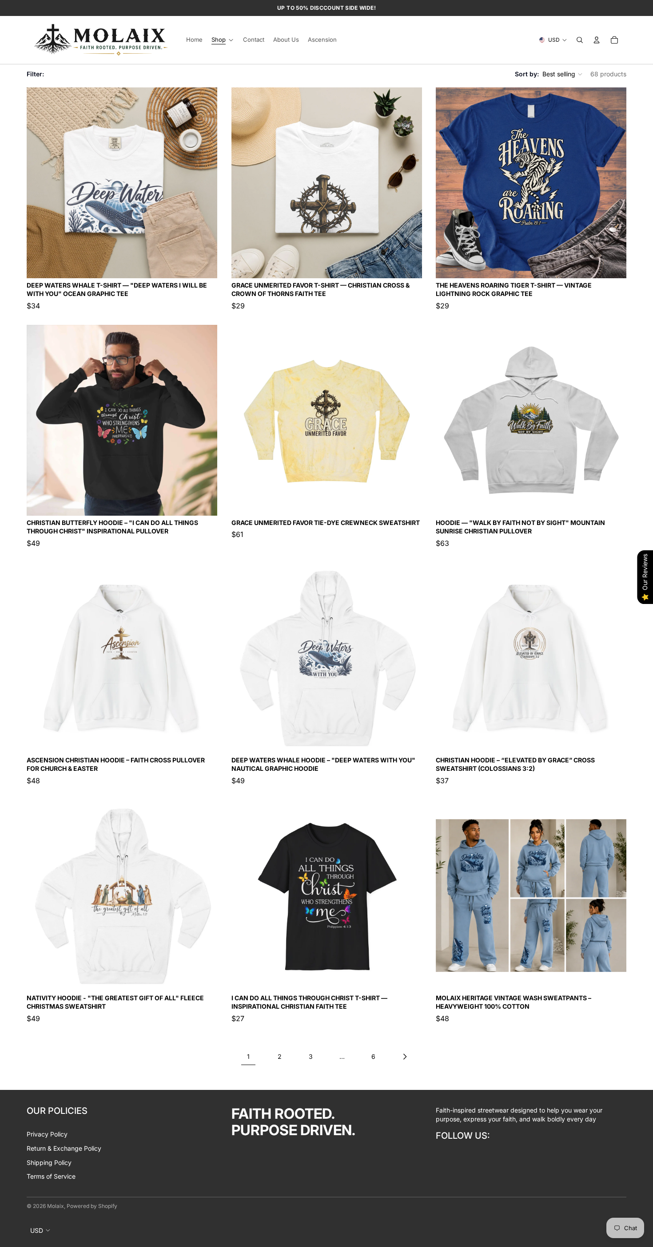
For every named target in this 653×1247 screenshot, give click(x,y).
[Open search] (579, 40)
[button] (562, 74)
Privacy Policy (47, 1134)
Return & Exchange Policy (64, 1148)
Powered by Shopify (92, 1206)
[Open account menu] (597, 40)
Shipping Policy (49, 1162)
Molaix (55, 1206)
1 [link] (248, 1056)
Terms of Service (51, 1176)
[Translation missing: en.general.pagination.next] (405, 1057)
